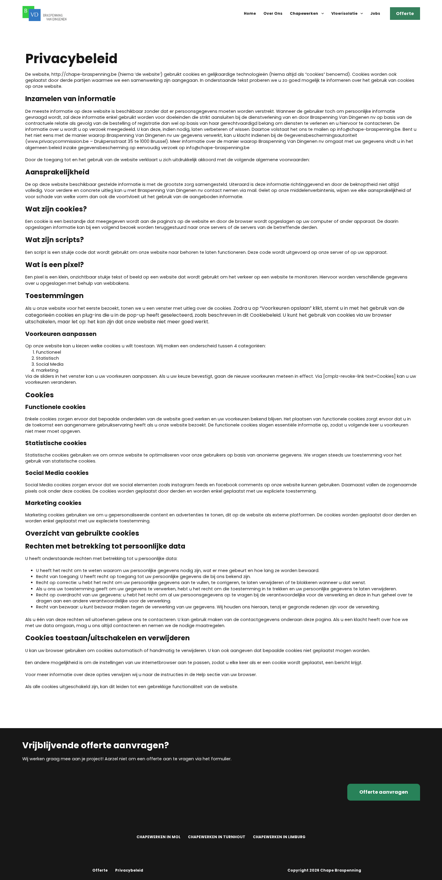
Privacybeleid (129, 870)
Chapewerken (304, 13)
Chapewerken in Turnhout (216, 837)
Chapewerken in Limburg (279, 837)
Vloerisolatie (344, 13)
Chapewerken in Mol (158, 837)
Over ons (272, 13)
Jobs (375, 13)
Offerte (405, 14)
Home (250, 13)
